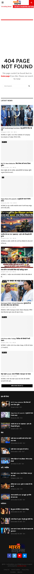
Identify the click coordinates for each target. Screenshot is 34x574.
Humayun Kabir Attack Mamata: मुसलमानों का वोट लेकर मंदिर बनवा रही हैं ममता (16, 304)
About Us (20, 572)
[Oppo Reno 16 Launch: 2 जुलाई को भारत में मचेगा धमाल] (17, 186)
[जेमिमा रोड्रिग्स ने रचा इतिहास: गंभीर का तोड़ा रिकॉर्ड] (5, 461)
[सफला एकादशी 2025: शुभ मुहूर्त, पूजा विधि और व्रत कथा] (5, 497)
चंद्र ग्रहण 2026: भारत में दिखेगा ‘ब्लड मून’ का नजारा (16, 374)
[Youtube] (19, 556)
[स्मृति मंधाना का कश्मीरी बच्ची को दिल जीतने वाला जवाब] (5, 440)
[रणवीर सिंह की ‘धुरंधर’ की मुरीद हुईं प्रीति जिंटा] (5, 521)
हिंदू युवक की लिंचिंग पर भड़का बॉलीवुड (20, 509)
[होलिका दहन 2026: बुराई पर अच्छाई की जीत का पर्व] (5, 486)
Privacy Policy (25, 569)
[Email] (25, 556)
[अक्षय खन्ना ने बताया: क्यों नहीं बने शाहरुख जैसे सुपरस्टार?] (5, 531)
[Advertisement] (17, 42)
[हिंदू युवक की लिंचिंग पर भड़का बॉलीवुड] (5, 511)
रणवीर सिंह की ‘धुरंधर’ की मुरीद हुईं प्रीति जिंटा (22, 519)
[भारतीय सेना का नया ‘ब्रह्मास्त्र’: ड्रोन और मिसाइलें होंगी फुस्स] (17, 221)
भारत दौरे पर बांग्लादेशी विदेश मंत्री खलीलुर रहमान (14, 270)
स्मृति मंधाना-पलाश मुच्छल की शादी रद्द (19, 449)
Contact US (6, 569)
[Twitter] (14, 556)
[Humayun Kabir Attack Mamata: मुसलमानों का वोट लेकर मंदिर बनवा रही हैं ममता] (17, 290)
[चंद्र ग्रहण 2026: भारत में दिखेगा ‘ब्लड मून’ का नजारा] (17, 361)
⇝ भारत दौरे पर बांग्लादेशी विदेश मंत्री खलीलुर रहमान (20, 7)
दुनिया (3, 248)
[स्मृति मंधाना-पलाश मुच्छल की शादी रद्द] (5, 451)
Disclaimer (13, 572)
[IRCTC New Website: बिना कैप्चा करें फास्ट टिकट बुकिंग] (17, 151)
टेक (3, 177)
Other (3, 106)
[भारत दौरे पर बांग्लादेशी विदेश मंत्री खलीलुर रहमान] (17, 257)
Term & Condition (15, 569)
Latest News (6, 101)
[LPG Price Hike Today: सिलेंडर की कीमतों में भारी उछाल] (17, 326)
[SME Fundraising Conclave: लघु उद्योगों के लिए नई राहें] (17, 115)
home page (5, 76)
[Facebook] (9, 556)
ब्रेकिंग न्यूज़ (4, 142)
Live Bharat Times (21, 566)
